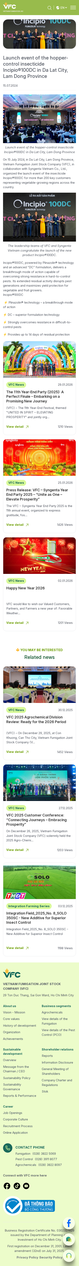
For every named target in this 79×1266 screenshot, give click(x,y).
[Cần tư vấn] (69, 1239)
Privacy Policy (27, 1257)
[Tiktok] (17, 1186)
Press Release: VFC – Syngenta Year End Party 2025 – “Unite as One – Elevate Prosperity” (37, 494)
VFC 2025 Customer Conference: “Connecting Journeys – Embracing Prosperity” (36, 819)
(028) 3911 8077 (46, 1159)
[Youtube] (26, 1186)
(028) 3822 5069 (44, 1154)
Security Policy (50, 1257)
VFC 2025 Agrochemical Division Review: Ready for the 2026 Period (36, 719)
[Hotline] (69, 1256)
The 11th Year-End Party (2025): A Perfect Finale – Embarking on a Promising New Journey (35, 396)
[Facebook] (69, 1223)
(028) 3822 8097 (50, 1165)
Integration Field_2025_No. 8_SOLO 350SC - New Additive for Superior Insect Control (36, 918)
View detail (15, 427)
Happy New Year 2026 (25, 588)
